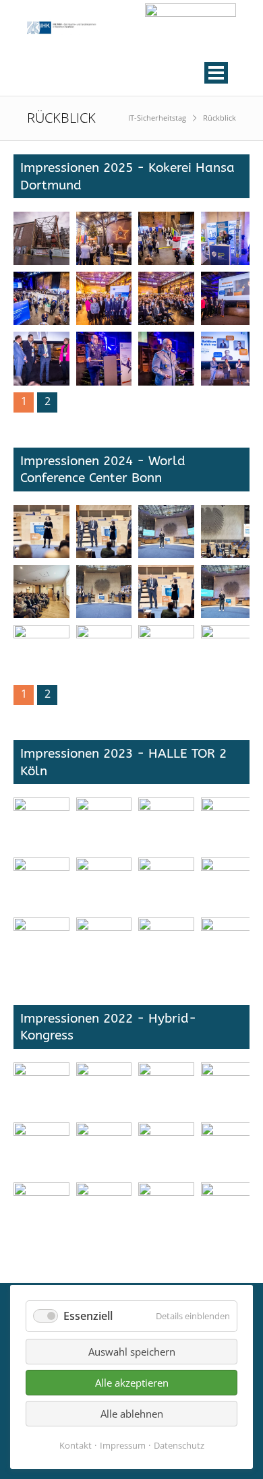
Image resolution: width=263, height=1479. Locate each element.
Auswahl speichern (131, 1351)
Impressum (123, 1445)
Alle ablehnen (131, 1413)
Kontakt (75, 1445)
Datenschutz (179, 1445)
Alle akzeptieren (132, 1382)
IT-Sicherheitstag (157, 118)
